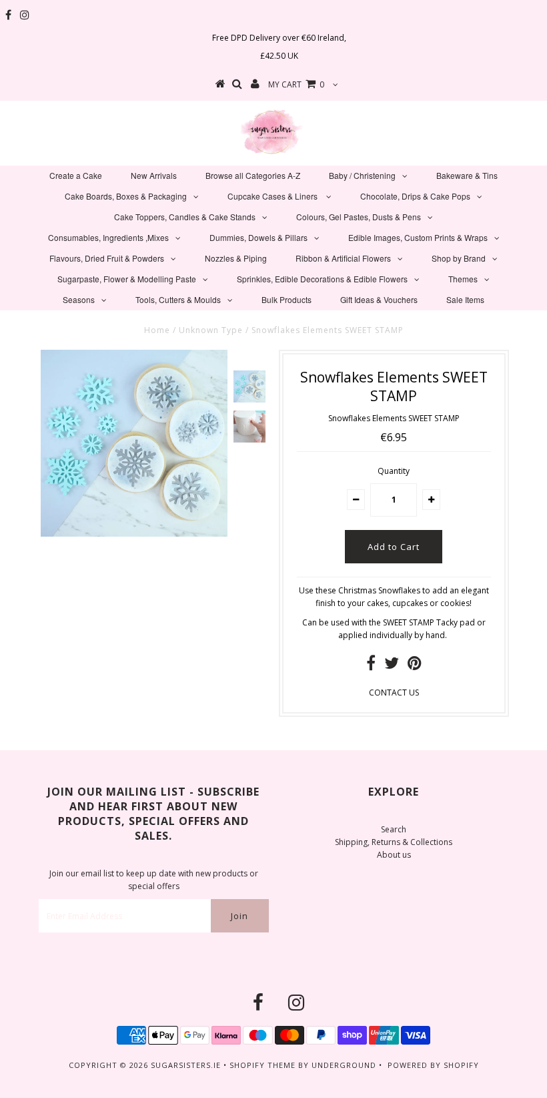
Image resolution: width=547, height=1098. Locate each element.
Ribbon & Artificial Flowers (343, 258)
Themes (463, 278)
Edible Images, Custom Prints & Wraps (418, 237)
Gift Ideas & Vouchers (379, 299)
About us (394, 854)
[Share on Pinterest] (415, 665)
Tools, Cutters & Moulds (178, 299)
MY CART (296, 84)
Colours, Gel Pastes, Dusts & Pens (358, 216)
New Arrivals (154, 175)
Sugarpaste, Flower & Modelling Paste (126, 278)
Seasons (79, 299)
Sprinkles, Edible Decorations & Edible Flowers (322, 278)
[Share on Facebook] (371, 665)
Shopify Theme (262, 1065)
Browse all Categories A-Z (252, 175)
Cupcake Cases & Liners (273, 196)
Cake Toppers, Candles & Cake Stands (184, 216)
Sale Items (465, 299)
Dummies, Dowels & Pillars (258, 237)
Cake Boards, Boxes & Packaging (126, 196)
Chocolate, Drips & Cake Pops (415, 196)
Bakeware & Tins (467, 175)
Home (157, 330)
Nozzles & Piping (236, 258)
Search (393, 829)
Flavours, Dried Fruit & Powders (106, 258)
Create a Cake (75, 175)
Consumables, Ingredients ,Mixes (108, 237)
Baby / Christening (362, 175)
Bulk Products (286, 299)
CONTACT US (394, 692)
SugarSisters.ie (186, 1065)
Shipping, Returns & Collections (393, 842)
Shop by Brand (459, 258)
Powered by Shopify (433, 1065)
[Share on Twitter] (391, 665)
